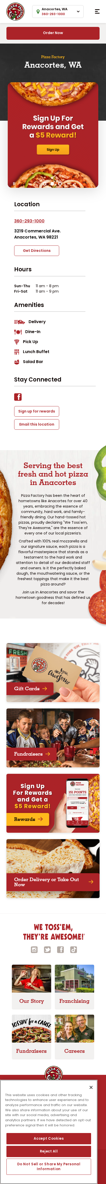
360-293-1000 (29, 221)
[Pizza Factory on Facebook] (60, 949)
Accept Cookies (49, 1138)
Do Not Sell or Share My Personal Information (49, 1166)
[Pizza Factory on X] (47, 949)
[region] (49, 1132)
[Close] (91, 1087)
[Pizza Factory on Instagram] (34, 949)
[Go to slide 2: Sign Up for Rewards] (52, 184)
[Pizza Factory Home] (15, 11)
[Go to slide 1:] (44, 184)
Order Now (53, 32)
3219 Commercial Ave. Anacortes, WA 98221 (37, 234)
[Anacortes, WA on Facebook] (20, 398)
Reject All (49, 1151)
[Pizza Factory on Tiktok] (73, 949)
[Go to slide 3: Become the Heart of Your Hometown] (60, 184)
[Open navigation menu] (97, 11)
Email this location (36, 424)
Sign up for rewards (36, 411)
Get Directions (37, 250)
